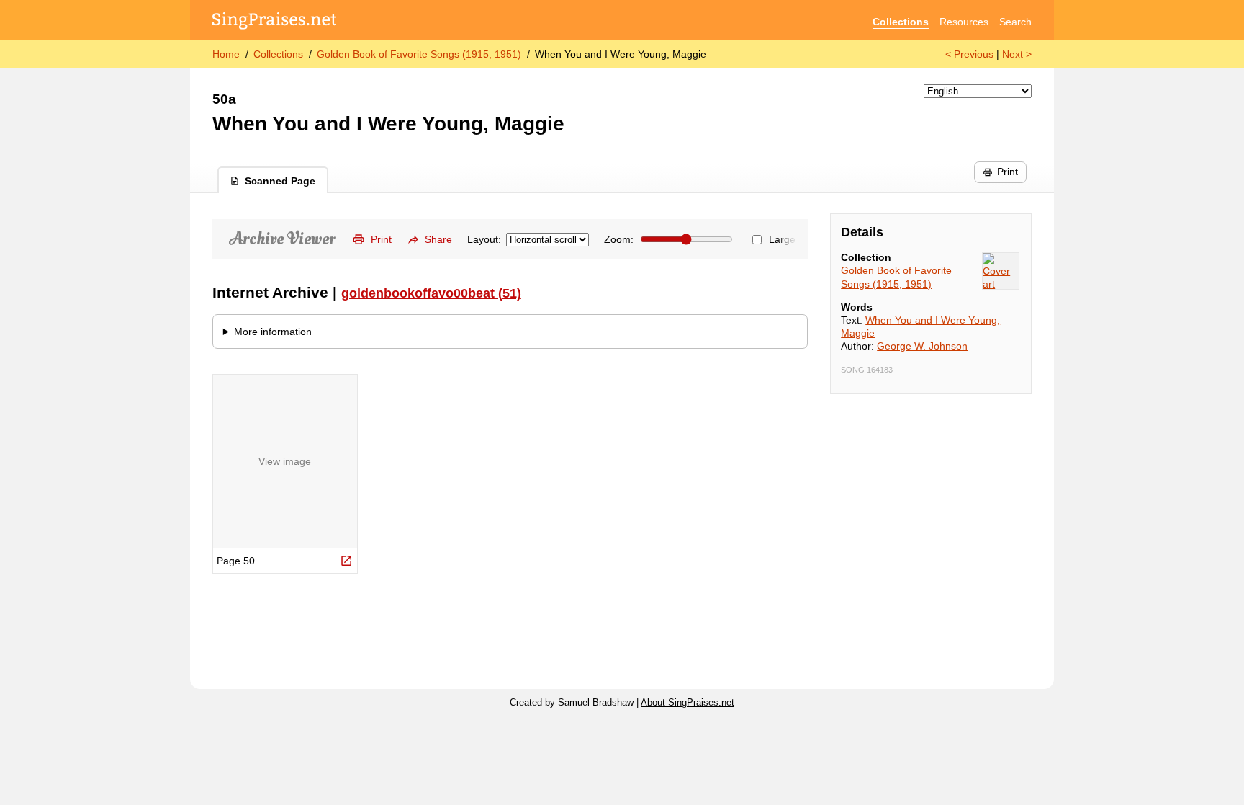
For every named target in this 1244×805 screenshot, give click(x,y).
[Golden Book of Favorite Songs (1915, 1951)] (1000, 271)
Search (1015, 21)
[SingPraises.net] (274, 22)
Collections (901, 21)
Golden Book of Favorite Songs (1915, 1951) (419, 54)
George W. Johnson (922, 346)
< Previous (969, 54)
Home (226, 54)
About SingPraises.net (687, 703)
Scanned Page (280, 181)
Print (1007, 171)
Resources (963, 21)
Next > (1017, 54)
